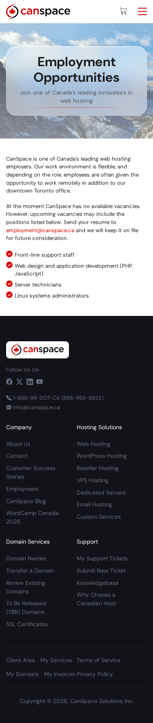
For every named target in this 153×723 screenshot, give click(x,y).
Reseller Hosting (98, 468)
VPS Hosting (93, 480)
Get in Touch (97, 712)
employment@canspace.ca (40, 230)
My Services (56, 660)
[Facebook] (9, 382)
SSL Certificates (27, 624)
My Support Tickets (102, 558)
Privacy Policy (95, 674)
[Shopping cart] (123, 11)
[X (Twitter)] (19, 382)
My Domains (22, 674)
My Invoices (59, 674)
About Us (18, 444)
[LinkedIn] (30, 382)
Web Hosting (94, 444)
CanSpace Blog (26, 501)
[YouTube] (39, 382)
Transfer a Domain (30, 570)
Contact (16, 455)
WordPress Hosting (102, 455)
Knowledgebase (98, 582)
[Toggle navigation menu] (142, 11)
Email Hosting (94, 504)
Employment (22, 488)
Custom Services (99, 516)
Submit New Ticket (101, 570)
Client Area (54, 712)
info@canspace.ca (36, 407)
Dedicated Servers (101, 492)
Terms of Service (98, 660)
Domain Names (26, 558)
